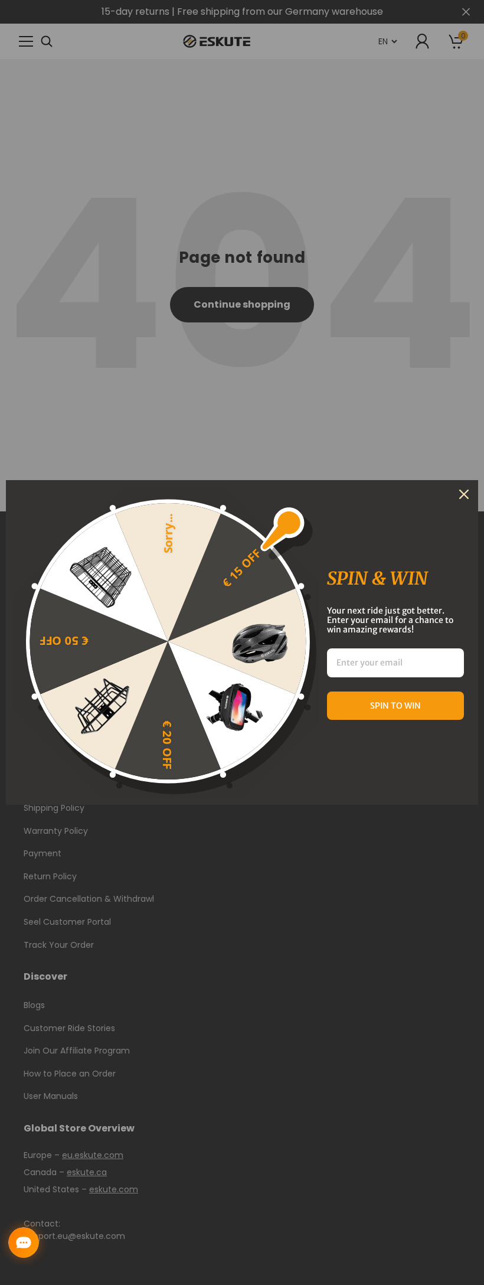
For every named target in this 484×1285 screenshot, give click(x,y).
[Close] (464, 494)
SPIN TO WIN (395, 705)
